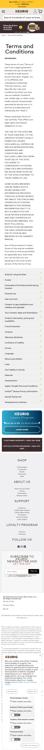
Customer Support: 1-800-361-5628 (22, 440)
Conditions (22, 534)
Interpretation (11, 380)
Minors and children (13, 359)
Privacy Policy (22, 576)
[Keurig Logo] (22, 10)
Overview (22, 532)
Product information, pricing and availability (19, 319)
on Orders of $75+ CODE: (22, 3)
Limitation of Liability (14, 342)
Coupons (9, 332)
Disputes (9, 375)
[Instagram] (22, 547)
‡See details (22, 6)
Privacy (8, 348)
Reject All (32, 691)
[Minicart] (40, 11)
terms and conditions (22, 575)
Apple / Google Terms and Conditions (21, 386)
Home (3, 35)
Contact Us (22, 508)
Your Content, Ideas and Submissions (21, 312)
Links (7, 364)
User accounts (11, 299)
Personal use (10, 293)
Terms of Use (8, 601)
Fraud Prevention (12, 326)
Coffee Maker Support (22, 510)
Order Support (22, 519)
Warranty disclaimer (14, 337)
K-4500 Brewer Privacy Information (21, 391)
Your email (12, 571)
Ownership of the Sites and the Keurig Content (21, 286)
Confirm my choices (30, 745)
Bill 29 (5, 609)
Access (8, 280)
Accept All (12, 691)
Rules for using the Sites (15, 274)
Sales (22, 476)
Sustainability (22, 493)
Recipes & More (22, 495)
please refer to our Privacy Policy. (21, 683)
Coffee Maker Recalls (22, 512)
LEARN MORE (22, 429)
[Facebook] (19, 547)
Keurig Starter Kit (13, 396)
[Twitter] (25, 547)
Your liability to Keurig (14, 369)
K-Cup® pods (22, 469)
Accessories (22, 474)
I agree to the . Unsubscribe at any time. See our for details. (22, 575)
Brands (22, 472)
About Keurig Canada (22, 489)
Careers (22, 491)
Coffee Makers (22, 467)
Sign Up (33, 571)
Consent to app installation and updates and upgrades (19, 305)
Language (9, 353)
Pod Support (22, 515)
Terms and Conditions (15, 35)
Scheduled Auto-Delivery (16, 402)
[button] (3, 11)
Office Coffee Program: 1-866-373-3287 (22, 447)
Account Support (22, 517)
